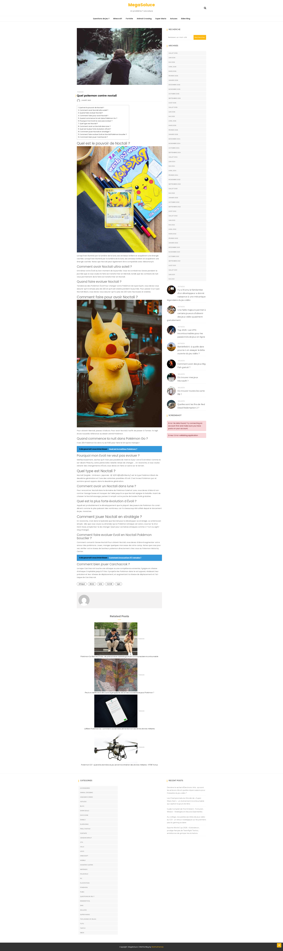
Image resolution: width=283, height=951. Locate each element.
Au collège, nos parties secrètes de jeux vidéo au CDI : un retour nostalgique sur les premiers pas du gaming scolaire (186, 819)
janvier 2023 (173, 197)
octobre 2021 (174, 256)
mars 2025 (172, 125)
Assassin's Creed (86, 797)
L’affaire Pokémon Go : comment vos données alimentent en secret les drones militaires (119, 729)
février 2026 (173, 76)
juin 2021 (172, 274)
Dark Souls (84, 810)
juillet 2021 (173, 270)
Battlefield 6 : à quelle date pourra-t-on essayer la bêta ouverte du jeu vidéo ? (191, 350)
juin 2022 (172, 220)
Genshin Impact (86, 837)
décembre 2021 (174, 247)
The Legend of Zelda (88, 919)
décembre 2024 (174, 139)
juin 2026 (172, 57)
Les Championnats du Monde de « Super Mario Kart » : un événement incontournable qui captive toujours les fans (185, 801)
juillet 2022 (173, 216)
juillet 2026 (173, 53)
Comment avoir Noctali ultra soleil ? (94, 110)
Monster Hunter (86, 865)
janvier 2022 (173, 243)
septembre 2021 (174, 261)
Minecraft (117, 18)
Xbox (82, 932)
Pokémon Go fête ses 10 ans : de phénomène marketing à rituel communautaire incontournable (119, 656)
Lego (82, 851)
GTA (81, 842)
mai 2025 (172, 116)
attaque (82, 584)
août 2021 (172, 265)
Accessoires (85, 788)
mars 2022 (172, 234)
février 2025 (173, 130)
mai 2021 (171, 279)
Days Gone (84, 815)
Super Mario (160, 18)
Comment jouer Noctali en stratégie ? (95, 132)
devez (92, 584)
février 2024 (173, 175)
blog (82, 806)
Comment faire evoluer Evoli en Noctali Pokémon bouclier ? (103, 134)
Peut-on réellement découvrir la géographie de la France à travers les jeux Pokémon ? (119, 692)
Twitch (82, 928)
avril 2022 (172, 229)
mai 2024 (172, 166)
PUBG (82, 892)
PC (81, 878)
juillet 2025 (173, 107)
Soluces (181, 361)
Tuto (82, 923)
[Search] (205, 7)
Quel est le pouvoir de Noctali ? (91, 107)
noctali (109, 584)
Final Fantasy (85, 828)
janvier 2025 (173, 134)
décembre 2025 (174, 84)
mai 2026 (172, 62)
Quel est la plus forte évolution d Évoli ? (95, 129)
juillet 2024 (173, 157)
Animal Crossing (144, 18)
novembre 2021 (174, 252)
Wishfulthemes (158, 947)
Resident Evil (85, 901)
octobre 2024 (174, 148)
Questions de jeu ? (101, 18)
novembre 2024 (174, 143)
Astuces (173, 18)
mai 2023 (172, 193)
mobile (83, 860)
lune (100, 584)
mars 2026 (172, 71)
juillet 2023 (173, 188)
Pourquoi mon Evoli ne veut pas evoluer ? (96, 121)
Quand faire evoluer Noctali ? (91, 113)
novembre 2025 (174, 89)
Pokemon (80, 92)
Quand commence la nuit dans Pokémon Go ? (98, 118)
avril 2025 (172, 121)
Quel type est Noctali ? (89, 123)
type (118, 584)
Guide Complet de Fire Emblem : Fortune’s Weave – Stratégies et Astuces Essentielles (185, 810)
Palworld (84, 874)
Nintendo (83, 869)
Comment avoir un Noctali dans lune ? (95, 126)
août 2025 (172, 103)
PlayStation (84, 883)
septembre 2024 (175, 152)
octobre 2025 (174, 94)
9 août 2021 (86, 100)
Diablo (83, 819)
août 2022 (172, 211)
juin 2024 (172, 161)
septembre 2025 (175, 98)
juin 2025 (172, 112)
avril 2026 (172, 66)
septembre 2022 (175, 206)
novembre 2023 (174, 179)
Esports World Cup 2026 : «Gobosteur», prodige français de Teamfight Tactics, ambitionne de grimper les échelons (183, 830)
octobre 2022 (174, 202)
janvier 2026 (173, 80)
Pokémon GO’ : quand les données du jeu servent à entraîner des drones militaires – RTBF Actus (119, 765)
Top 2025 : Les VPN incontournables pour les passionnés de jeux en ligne (191, 333)
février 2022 (173, 238)
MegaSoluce (141, 5)
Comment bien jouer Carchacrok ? (94, 137)
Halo (82, 847)
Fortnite (129, 18)
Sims (81, 905)
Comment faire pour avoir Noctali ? (94, 116)
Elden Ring (185, 18)
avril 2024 (172, 170)
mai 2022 (172, 225)
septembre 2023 (175, 184)
